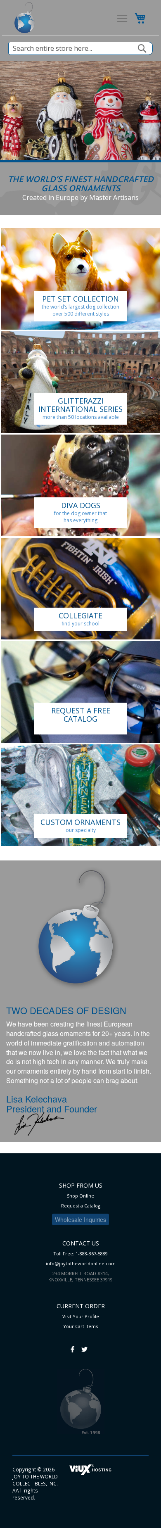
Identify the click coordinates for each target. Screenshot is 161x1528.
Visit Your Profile (80, 1316)
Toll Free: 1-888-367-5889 (80, 1253)
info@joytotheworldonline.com (81, 1263)
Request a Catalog (80, 1205)
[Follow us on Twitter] (84, 1345)
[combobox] (80, 48)
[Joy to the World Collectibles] (24, 17)
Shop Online (80, 1196)
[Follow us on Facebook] (72, 1345)
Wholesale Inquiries (80, 1219)
